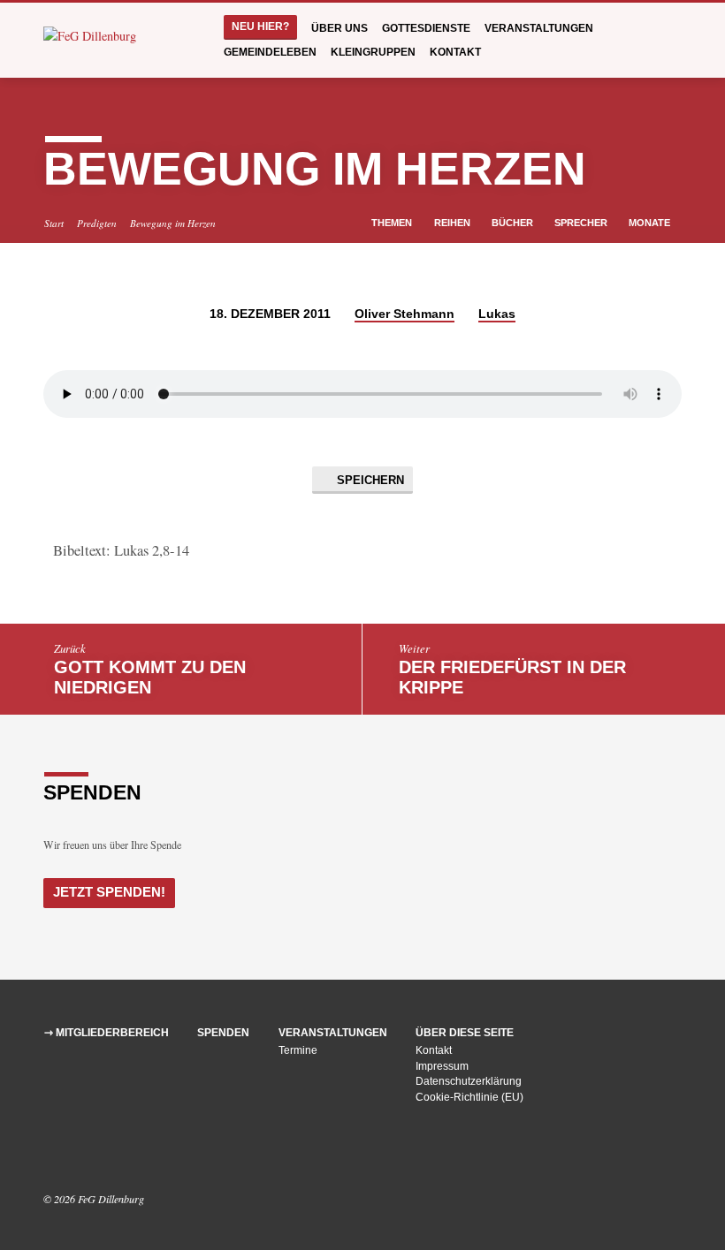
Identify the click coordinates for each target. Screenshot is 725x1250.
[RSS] (95, 1151)
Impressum (442, 1066)
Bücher (514, 222)
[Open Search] (675, 41)
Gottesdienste (426, 28)
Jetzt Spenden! (109, 892)
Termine (298, 1050)
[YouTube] (75, 1151)
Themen (393, 222)
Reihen (453, 222)
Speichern (368, 480)
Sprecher (582, 222)
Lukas (496, 314)
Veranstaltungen (539, 28)
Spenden (223, 1033)
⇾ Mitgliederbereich (106, 1033)
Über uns (339, 28)
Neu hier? (260, 26)
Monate (651, 222)
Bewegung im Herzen (173, 223)
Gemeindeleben (270, 52)
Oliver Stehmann (404, 314)
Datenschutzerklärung (469, 1081)
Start (54, 223)
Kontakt (455, 52)
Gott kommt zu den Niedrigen (150, 677)
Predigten (97, 223)
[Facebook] (52, 1151)
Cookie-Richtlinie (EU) (469, 1097)
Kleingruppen (373, 52)
